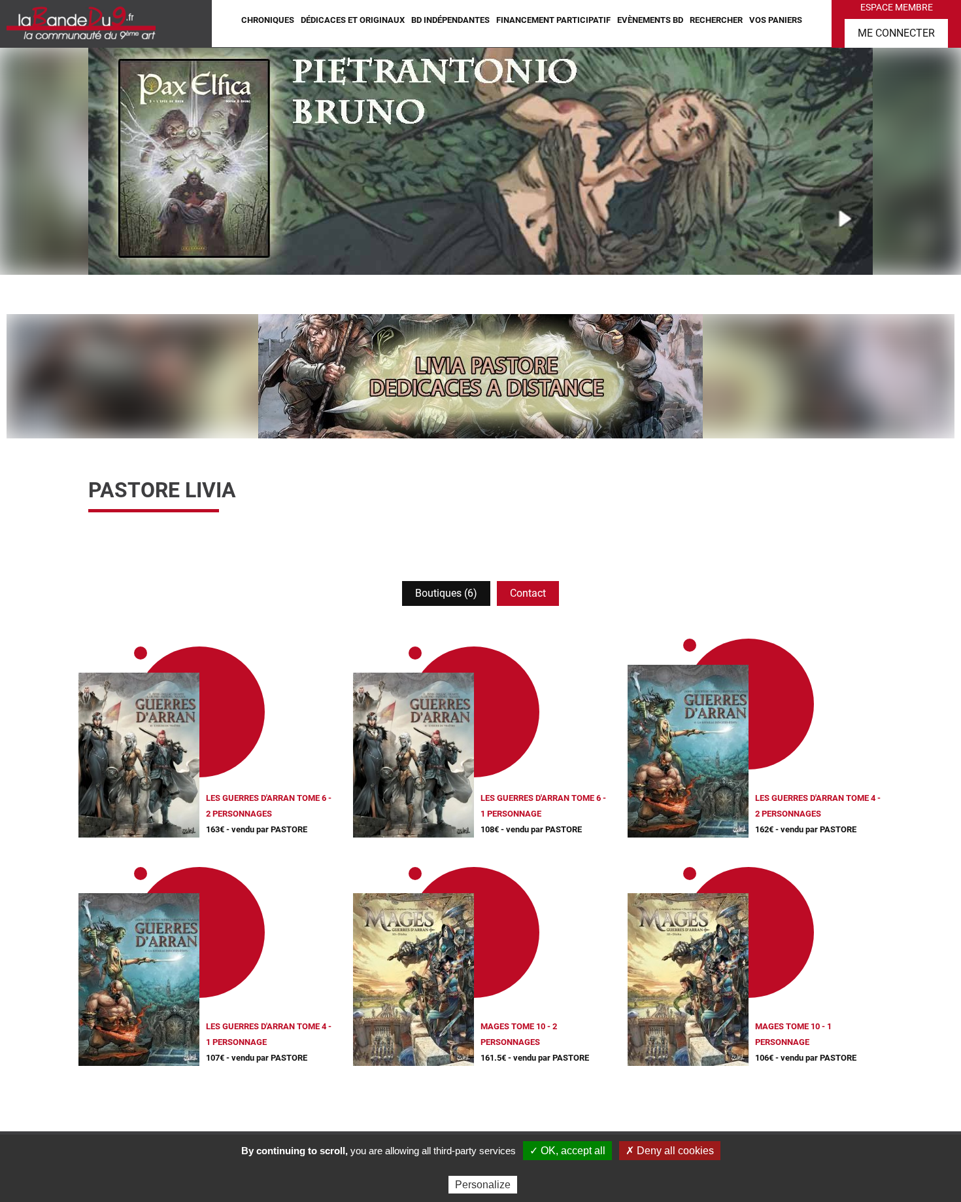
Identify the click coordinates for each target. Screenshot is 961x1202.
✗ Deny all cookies (670, 1150)
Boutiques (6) (446, 593)
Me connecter (896, 33)
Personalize (483, 1184)
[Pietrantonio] (480, 160)
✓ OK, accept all (567, 1150)
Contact (528, 593)
